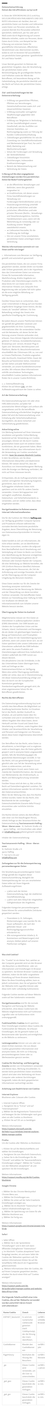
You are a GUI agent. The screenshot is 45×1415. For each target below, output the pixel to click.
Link (23, 387)
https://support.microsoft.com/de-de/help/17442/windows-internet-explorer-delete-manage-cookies (20, 1132)
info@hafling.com (12, 832)
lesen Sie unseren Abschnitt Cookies (25, 455)
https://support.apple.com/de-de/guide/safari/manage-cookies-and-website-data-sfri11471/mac (22, 1289)
